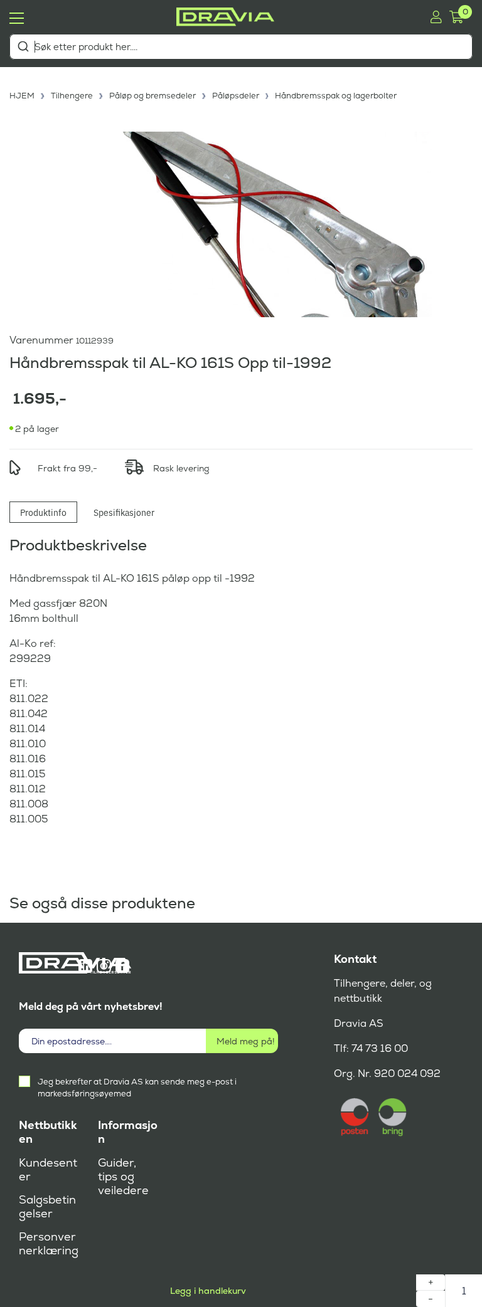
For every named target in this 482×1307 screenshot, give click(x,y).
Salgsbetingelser (47, 1206)
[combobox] (241, 47)
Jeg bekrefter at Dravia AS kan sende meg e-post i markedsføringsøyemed (137, 1087)
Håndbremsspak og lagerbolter (336, 95)
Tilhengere (72, 95)
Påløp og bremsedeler (152, 95)
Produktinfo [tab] (43, 512)
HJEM (22, 95)
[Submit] (22, 46)
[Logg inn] (436, 17)
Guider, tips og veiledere (123, 1176)
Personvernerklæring (48, 1243)
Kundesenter (48, 1170)
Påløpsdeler (235, 95)
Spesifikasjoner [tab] (124, 512)
